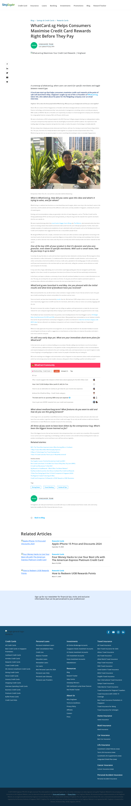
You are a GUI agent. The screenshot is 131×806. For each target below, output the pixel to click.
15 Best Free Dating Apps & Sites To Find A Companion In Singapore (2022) (52, 473)
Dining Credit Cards (12, 672)
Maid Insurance (102, 729)
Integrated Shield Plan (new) (107, 759)
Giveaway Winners (73, 683)
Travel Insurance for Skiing (106, 706)
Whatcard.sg (93, 94)
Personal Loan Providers (44, 680)
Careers (69, 713)
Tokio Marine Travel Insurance (107, 687)
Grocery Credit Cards (12, 679)
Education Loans (41, 659)
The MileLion (77, 223)
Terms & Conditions (73, 703)
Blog (88, 6)
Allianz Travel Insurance (105, 652)
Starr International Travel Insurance (109, 680)
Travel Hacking (49, 487)
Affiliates (70, 710)
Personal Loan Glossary (44, 676)
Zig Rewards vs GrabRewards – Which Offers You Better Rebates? (49, 468)
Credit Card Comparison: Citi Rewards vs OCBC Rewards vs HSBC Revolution (52, 478)
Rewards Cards (62, 20)
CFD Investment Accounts (75, 656)
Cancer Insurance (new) (105, 769)
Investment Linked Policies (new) (108, 749)
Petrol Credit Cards (11, 676)
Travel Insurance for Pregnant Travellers (111, 690)
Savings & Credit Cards (45, 20)
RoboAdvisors (71, 663)
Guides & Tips (62, 487)
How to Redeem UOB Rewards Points (74, 573)
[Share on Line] (7, 82)
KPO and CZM (50, 317)
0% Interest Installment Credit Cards (17, 669)
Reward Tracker (99, 6)
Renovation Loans (42, 663)
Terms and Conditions (59, 794)
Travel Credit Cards (12, 665)
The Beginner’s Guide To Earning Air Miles (43, 476)
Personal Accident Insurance (107, 779)
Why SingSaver (72, 699)
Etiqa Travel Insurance (105, 663)
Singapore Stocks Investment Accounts (80, 649)
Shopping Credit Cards (13, 683)
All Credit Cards (10, 645)
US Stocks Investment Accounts (77, 652)
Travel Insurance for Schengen (107, 710)
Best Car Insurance (103, 739)
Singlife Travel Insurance (105, 676)
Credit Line (39, 652)
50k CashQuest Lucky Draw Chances (79, 686)
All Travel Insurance (104, 645)
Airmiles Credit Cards (12, 659)
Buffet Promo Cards (12, 697)
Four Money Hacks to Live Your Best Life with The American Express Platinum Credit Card (78, 558)
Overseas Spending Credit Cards (16, 686)
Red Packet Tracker (73, 690)
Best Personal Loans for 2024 (46, 670)
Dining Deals (36, 487)
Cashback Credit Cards (13, 655)
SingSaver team (46, 44)
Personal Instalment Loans (45, 645)
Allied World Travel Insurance (107, 659)
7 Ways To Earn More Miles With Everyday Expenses (45, 450)
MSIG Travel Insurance (105, 673)
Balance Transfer (42, 656)
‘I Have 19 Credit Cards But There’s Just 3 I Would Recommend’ (48, 454)
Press (68, 717)
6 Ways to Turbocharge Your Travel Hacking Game (45, 452)
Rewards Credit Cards (12, 662)
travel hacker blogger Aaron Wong (61, 223)
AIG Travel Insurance (104, 656)
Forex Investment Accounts (76, 659)
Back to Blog (39, 518)
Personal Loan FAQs (43, 673)
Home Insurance (103, 720)
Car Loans (39, 666)
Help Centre (71, 679)
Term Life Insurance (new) (106, 752)
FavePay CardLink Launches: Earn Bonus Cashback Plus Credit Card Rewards (52, 471)
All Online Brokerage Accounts (77, 645)
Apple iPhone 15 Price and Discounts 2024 (77, 543)
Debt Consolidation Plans (44, 649)
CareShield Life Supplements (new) (109, 756)
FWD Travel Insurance (104, 666)
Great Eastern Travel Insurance (108, 670)
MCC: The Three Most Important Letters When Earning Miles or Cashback (51, 447)
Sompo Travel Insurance (105, 683)
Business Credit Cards (12, 690)
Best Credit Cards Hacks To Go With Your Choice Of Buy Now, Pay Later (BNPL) (53, 463)
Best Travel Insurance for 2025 (107, 649)
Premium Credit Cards (13, 693)
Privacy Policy (71, 706)
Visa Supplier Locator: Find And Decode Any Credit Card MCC (48, 461)
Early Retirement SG (40, 317)
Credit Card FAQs (11, 700)
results (59, 299)
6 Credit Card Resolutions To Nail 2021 (42, 466)
